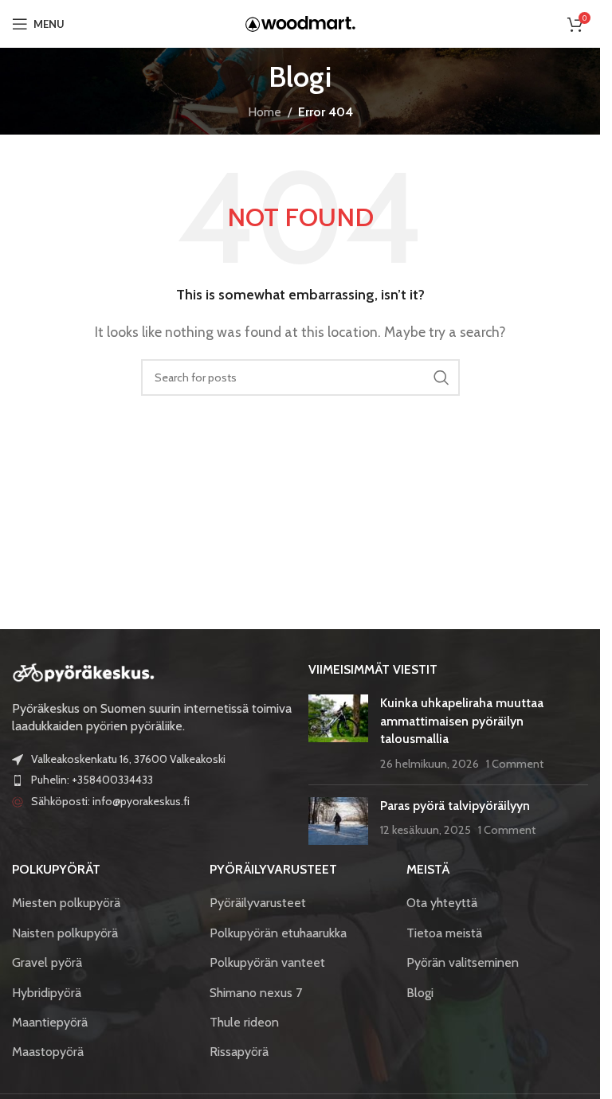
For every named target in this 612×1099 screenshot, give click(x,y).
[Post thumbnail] (338, 733)
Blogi (420, 992)
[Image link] (83, 671)
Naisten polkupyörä (65, 933)
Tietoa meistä (444, 933)
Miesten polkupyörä (66, 902)
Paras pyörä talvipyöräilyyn (455, 805)
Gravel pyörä (47, 962)
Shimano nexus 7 (256, 992)
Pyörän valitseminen (462, 962)
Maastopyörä (48, 1051)
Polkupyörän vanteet (267, 962)
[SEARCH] (441, 377)
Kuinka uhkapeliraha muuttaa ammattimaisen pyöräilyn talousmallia (461, 720)
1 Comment (514, 764)
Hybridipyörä (46, 992)
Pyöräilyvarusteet (258, 902)
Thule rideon (244, 1022)
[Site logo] (300, 22)
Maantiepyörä (50, 1022)
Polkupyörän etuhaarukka (278, 933)
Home (264, 111)
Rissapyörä (239, 1051)
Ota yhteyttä (441, 902)
